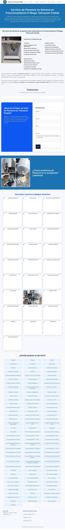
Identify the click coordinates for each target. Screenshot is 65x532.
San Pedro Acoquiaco (13, 485)
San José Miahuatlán (32, 478)
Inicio (25, 2)
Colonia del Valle (52, 375)
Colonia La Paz (13, 396)
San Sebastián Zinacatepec (32, 485)
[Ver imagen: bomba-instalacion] (32, 235)
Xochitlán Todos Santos (52, 497)
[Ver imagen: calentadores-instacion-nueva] (12, 266)
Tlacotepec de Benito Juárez (51, 493)
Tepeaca (32, 493)
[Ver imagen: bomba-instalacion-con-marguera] (52, 220)
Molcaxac (13, 474)
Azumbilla (32, 364)
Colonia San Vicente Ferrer (32, 415)
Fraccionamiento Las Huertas (32, 452)
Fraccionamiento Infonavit (51, 443)
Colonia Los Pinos (51, 399)
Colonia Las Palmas (13, 399)
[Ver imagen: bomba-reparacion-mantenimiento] (12, 251)
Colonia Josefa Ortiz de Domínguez (32, 387)
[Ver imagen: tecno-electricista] (52, 328)
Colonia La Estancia (52, 387)
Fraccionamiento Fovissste (52, 439)
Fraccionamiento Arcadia (13, 435)
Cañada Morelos (32, 367)
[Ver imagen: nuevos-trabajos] (12, 297)
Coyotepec (52, 428)
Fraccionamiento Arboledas (52, 431)
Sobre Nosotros (51, 2)
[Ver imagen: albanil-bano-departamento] (12, 204)
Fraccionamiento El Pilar (52, 435)
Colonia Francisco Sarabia (13, 383)
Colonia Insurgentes (13, 387)
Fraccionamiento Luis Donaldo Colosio (32, 456)
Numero (37, 118)
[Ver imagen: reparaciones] (12, 328)
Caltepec (13, 367)
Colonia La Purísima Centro (52, 396)
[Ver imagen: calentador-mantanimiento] (52, 251)
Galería (37, 2)
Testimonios (43, 2)
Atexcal (52, 360)
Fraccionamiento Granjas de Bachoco (13, 444)
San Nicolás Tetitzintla (51, 482)
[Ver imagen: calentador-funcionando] (32, 251)
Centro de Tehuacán (13, 371)
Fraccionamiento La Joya (52, 448)
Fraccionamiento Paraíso (13, 461)
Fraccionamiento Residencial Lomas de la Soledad (32, 462)
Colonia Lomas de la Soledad (32, 399)
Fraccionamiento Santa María (13, 466)
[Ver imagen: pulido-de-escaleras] (52, 297)
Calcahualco (52, 364)
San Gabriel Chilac (13, 478)
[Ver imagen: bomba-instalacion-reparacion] (12, 235)
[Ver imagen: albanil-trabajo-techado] (12, 220)
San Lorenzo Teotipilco (13, 482)
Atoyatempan (13, 364)
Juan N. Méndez (32, 470)
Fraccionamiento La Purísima (13, 452)
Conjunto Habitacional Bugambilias (13, 423)
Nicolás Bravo (32, 474)
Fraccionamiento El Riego (13, 439)
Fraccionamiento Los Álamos (51, 452)
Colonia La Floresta (13, 392)
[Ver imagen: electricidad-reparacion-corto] (32, 266)
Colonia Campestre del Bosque (13, 375)
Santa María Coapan (52, 485)
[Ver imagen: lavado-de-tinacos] (12, 282)
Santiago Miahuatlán (13, 489)
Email (37, 126)
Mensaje (38, 133)
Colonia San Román (13, 415)
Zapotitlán (13, 501)
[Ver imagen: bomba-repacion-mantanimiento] (52, 235)
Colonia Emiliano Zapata (52, 379)
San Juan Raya (52, 478)
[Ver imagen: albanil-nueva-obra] (32, 204)
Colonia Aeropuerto (52, 371)
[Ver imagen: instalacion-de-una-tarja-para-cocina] (52, 266)
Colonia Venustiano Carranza (32, 419)
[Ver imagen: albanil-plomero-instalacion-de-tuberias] (52, 204)
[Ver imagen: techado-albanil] (32, 328)
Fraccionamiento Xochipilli (51, 466)
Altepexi (32, 360)
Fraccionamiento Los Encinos (13, 456)
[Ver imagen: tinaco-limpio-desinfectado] (12, 343)
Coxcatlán (13, 428)
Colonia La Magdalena (32, 392)
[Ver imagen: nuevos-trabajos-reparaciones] (52, 282)
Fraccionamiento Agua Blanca (32, 431)
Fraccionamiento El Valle (32, 439)
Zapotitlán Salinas (32, 501)
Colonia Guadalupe (32, 383)
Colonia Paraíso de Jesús (13, 407)
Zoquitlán (13, 505)
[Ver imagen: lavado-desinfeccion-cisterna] (32, 282)
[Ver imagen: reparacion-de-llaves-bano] (32, 313)
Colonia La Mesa (52, 392)
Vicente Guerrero (32, 497)
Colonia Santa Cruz (52, 415)
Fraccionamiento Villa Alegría (32, 466)
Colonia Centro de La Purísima (32, 375)
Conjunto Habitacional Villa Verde (52, 423)
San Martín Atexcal (32, 482)
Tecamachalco (52, 489)
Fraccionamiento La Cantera (32, 448)
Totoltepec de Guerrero (13, 497)
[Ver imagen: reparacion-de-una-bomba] (52, 313)
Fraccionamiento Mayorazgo (52, 456)
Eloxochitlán (13, 431)
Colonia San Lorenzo (32, 411)
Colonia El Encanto (13, 379)
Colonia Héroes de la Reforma (51, 383)
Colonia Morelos (13, 403)
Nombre (37, 111)
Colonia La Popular (32, 396)
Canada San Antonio (52, 367)
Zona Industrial (52, 501)
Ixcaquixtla (13, 470)
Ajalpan (13, 360)
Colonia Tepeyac (13, 419)
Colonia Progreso (32, 407)
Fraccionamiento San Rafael (52, 461)
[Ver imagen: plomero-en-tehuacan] (32, 297)
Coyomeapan (32, 428)
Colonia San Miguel (52, 411)
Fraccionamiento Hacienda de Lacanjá (32, 444)
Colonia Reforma (13, 411)
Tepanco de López (13, 493)
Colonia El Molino (32, 379)
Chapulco (32, 371)
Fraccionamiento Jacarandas (13, 448)
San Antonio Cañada (52, 474)
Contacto (59, 2)
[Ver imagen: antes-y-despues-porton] (32, 220)
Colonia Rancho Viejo (52, 407)
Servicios (30, 2)
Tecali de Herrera (32, 489)
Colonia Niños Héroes (32, 403)
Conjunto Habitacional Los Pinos (32, 423)
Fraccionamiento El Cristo (32, 435)
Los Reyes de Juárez (51, 470)
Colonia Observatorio (52, 403)
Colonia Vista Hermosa (52, 419)
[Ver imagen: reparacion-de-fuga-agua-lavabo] (12, 313)
